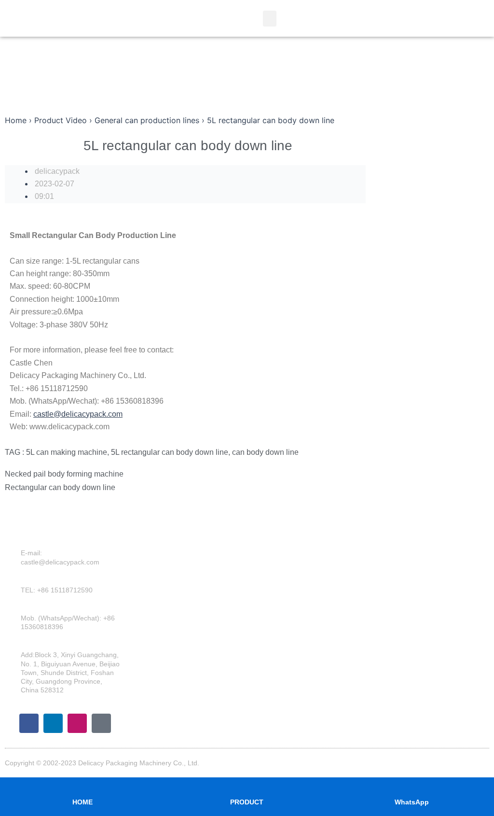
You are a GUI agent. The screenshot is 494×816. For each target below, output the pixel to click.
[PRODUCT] (247, 784)
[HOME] (82, 784)
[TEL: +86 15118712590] (14, 595)
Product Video (60, 120)
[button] (269, 19)
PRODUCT (246, 802)
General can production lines (147, 120)
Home (16, 120)
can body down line (265, 452)
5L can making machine (66, 452)
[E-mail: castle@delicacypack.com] (14, 562)
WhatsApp (412, 802)
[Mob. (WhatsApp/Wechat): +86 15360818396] (14, 627)
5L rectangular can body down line (169, 452)
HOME (82, 802)
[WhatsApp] (411, 784)
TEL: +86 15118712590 (57, 590)
